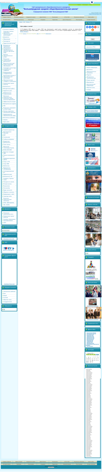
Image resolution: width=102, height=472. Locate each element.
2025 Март (88, 454)
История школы (6, 19)
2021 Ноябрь (88, 415)
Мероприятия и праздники (92, 305)
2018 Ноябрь (88, 375)
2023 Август (88, 439)
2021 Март (88, 406)
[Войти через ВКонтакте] (90, 27)
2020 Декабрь (89, 402)
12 (88, 358)
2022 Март (88, 420)
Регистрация (85, 4)
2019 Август (88, 383)
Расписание (55, 17)
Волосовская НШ (90, 339)
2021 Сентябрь (89, 413)
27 (90, 361)
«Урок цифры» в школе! (26, 26)
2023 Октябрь (89, 441)
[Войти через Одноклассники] (92, 30)
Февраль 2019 (90, 353)
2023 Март (88, 433)
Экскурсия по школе (30, 17)
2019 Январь (88, 377)
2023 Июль (88, 438)
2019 (24, 21)
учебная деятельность (92, 233)
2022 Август (88, 425)
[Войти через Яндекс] (95, 27)
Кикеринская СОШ (90, 338)
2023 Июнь (88, 437)
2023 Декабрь (89, 444)
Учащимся (43, 19)
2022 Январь (88, 417)
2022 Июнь (88, 423)
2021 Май (88, 408)
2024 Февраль (89, 446)
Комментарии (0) (48, 33)
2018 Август (88, 371)
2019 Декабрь (89, 388)
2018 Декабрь (89, 376)
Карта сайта (91, 17)
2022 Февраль (89, 419)
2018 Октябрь (89, 373)
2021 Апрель (88, 407)
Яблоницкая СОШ (90, 343)
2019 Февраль (89, 378)
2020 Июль (88, 396)
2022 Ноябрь (88, 428)
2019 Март (88, 379)
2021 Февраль (89, 404)
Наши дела (92, 246)
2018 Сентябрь (89, 372)
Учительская (31, 19)
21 (92, 360)
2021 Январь (88, 403)
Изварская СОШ (90, 335)
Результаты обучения (79, 17)
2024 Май (88, 448)
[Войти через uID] (87, 27)
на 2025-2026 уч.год (93, 103)
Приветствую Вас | (94, 13)
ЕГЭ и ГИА (67, 17)
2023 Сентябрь (89, 440)
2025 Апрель (88, 456)
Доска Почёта (43, 17)
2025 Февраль (89, 453)
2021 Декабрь (89, 416)
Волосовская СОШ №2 (91, 333)
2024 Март (88, 447)
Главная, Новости (7, 17)
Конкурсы (24, 33)
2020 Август (88, 397)
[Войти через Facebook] (92, 27)
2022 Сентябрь (89, 426)
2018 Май (88, 370)
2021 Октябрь (89, 414)
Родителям (54, 19)
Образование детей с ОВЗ (8, 238)
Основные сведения (18, 17)
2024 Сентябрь (89, 450)
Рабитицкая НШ (90, 340)
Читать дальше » (24, 31)
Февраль (28, 21)
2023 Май (88, 435)
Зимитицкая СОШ (90, 336)
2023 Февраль (89, 432)
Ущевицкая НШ (90, 341)
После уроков (79, 19)
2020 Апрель (88, 392)
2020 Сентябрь (89, 398)
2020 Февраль (89, 390)
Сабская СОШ (90, 342)
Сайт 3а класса (90, 346)
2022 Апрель (88, 421)
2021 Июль (88, 410)
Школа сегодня (18, 461)
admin (38, 33)
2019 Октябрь (89, 385)
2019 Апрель (88, 381)
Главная (79, 4)
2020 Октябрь (89, 400)
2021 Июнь (88, 409)
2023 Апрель (88, 434)
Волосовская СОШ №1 (91, 332)
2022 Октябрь (89, 427)
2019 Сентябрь (89, 384)
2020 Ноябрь (88, 401)
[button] (92, 3)
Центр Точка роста (67, 19)
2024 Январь (88, 445)
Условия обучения (91, 19)
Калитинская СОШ (90, 337)
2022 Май (88, 422)
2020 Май (88, 394)
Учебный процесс (67, 464)
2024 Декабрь (89, 451)
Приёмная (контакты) (19, 19)
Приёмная (18, 464)
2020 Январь (88, 389)
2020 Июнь (88, 395)
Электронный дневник (92, 60)
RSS (100, 13)
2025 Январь (88, 452)
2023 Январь (88, 431)
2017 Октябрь (89, 369)
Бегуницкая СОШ (90, 334)
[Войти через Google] (98, 27)
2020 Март (88, 391)
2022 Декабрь (89, 429)
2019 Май (88, 382)
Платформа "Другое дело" (9, 283)
